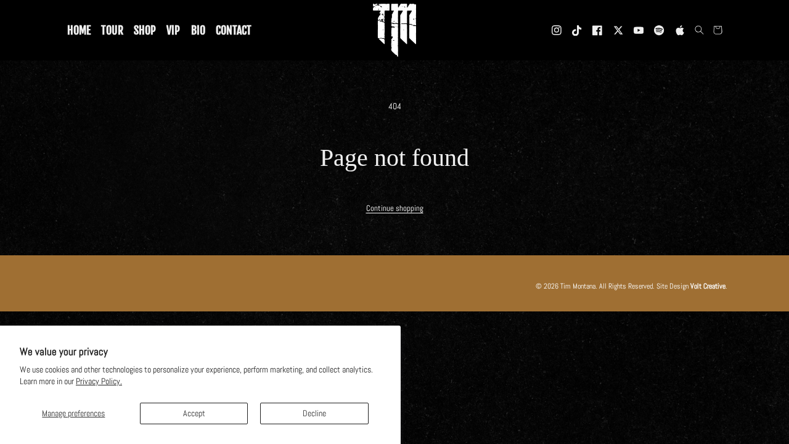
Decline (314, 413)
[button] (699, 30)
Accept (194, 413)
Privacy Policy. (99, 381)
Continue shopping (394, 208)
